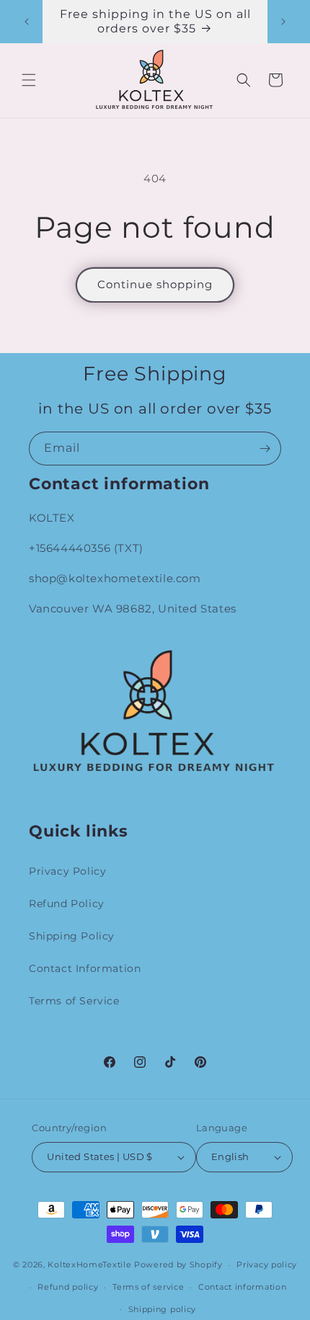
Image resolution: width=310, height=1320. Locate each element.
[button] (29, 80)
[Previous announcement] (27, 21)
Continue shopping (155, 284)
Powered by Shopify (178, 1264)
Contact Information (85, 968)
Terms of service (148, 1287)
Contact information (242, 1287)
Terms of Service (74, 1000)
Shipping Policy (72, 935)
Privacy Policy (67, 871)
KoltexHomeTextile (89, 1264)
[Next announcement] (283, 21)
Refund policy (67, 1287)
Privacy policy (266, 1264)
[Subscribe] (264, 448)
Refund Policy (67, 903)
